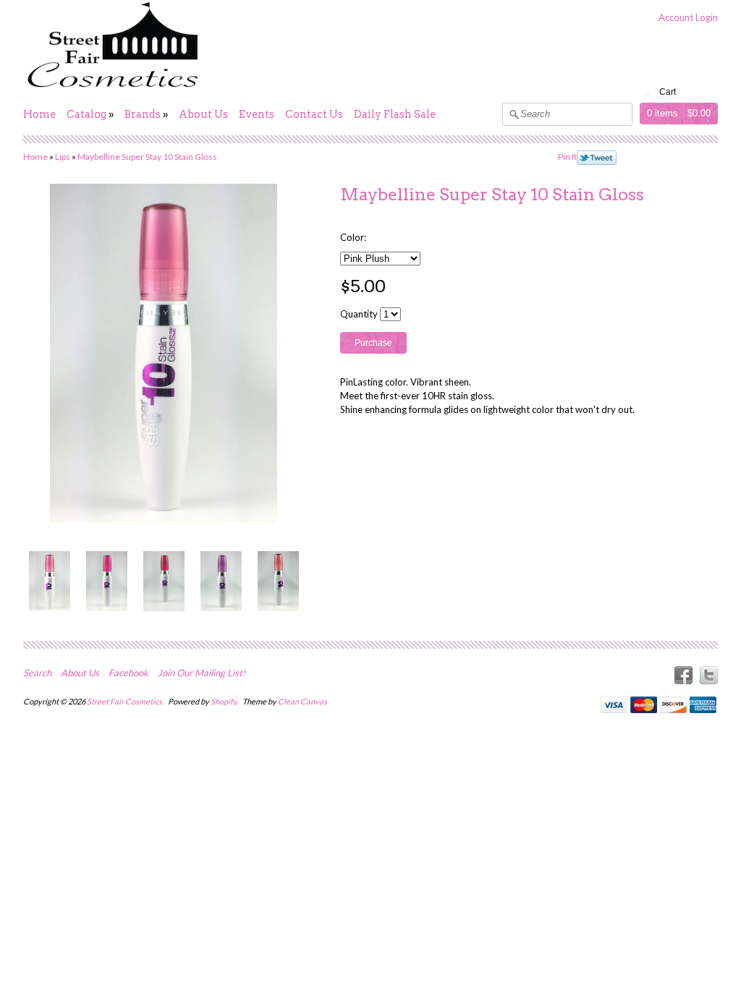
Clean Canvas (302, 701)
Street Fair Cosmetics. (126, 701)
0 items (662, 113)
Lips (62, 156)
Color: (353, 237)
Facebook (128, 672)
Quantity (359, 314)
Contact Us (314, 114)
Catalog (86, 114)
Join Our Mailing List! (201, 672)
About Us (203, 114)
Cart (667, 92)
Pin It (567, 156)
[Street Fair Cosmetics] (113, 88)
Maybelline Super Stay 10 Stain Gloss (147, 156)
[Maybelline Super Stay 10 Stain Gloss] (49, 581)
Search (37, 672)
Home (39, 114)
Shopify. (225, 701)
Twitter (709, 675)
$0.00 (699, 113)
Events (256, 114)
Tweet (597, 157)
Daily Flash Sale (395, 114)
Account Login (688, 17)
